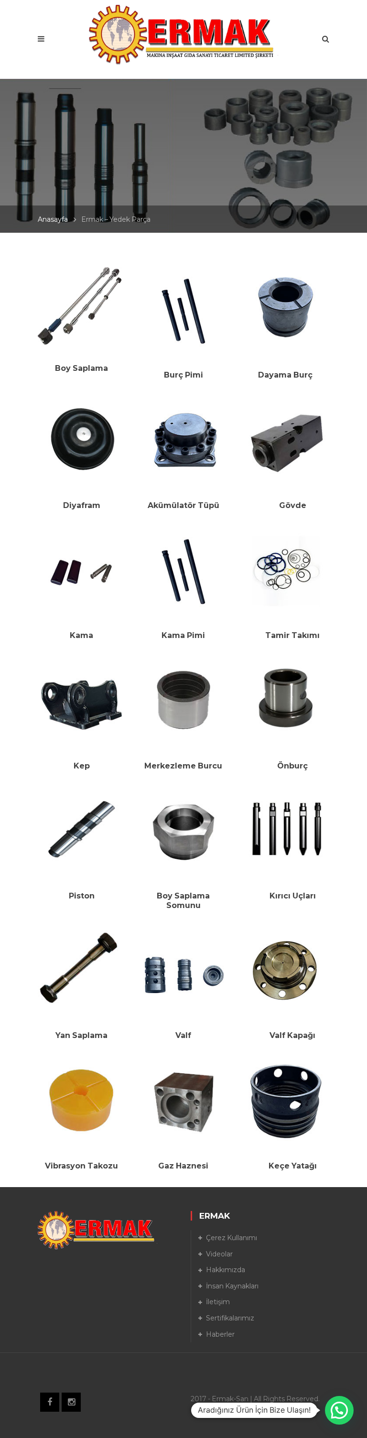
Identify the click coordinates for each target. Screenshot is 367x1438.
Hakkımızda (225, 1269)
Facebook (49, 1402)
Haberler (220, 1334)
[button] (339, 1410)
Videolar (219, 1254)
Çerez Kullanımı (231, 1237)
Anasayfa (53, 219)
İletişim (218, 1301)
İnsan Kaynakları (232, 1286)
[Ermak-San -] (184, 34)
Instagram (71, 1402)
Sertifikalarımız (230, 1318)
